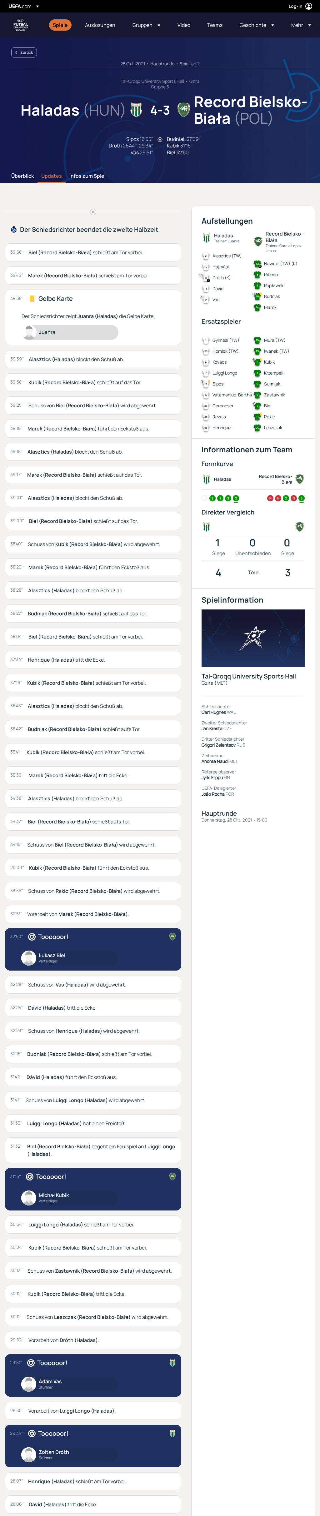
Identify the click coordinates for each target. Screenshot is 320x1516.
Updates (51, 176)
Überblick (22, 176)
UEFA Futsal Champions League (21, 25)
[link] (60, 25)
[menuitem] (61, 25)
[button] (146, 25)
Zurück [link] (26, 52)
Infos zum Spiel (87, 176)
